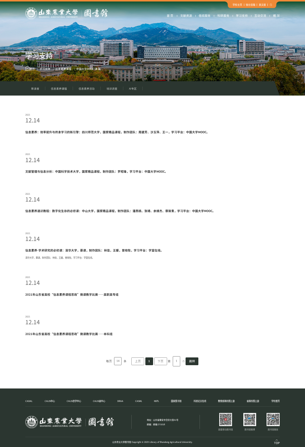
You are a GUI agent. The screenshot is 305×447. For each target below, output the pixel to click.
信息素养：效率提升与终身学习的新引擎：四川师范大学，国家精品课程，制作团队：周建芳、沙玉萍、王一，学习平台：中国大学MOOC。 (117, 132)
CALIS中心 (50, 401)
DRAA (120, 401)
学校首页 (275, 401)
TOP (277, 443)
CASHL (138, 401)
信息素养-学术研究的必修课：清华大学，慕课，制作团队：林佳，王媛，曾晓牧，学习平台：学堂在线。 (94, 250)
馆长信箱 (250, 5)
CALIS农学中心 (74, 401)
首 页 (170, 15)
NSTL (156, 401)
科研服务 (223, 15)
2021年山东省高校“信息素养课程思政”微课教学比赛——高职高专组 (72, 294)
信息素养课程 (63, 68)
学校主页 (237, 5)
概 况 (276, 15)
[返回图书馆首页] (66, 13)
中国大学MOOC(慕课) (88, 68)
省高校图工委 (253, 401)
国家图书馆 (176, 401)
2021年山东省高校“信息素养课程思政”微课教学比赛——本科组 (69, 334)
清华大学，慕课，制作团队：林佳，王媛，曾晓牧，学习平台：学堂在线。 (59, 257)
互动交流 (260, 15)
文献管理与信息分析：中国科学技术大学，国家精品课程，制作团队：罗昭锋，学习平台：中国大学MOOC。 (96, 171)
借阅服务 (205, 15)
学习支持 (242, 15)
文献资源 (186, 15)
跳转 (192, 361)
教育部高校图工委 (226, 401)
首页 (32, 68)
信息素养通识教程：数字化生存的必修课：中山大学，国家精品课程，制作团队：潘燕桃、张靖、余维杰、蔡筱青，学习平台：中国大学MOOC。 (120, 211)
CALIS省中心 (99, 401)
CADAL (28, 401)
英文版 (262, 5)
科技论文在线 (200, 401)
